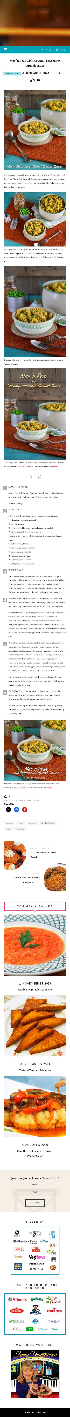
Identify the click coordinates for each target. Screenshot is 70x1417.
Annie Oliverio (20, 787)
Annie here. (53, 466)
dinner (20, 823)
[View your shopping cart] (63, 49)
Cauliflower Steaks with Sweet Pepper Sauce (35, 1154)
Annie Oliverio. (26, 466)
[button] (39, 476)
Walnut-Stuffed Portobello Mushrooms (35, 878)
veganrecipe (20, 829)
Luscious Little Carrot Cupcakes (35, 853)
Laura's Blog (12, 74)
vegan (8, 829)
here (50, 787)
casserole (9, 823)
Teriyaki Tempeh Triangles (35, 1070)
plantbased (32, 823)
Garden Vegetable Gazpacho (35, 989)
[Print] (30, 476)
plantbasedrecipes (48, 823)
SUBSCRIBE (35, 1203)
